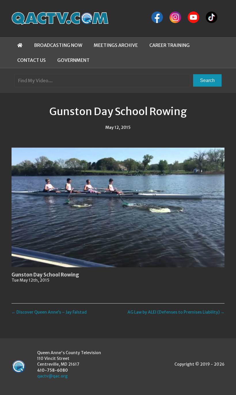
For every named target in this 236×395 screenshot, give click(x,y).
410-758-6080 (52, 370)
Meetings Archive (116, 45)
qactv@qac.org (52, 376)
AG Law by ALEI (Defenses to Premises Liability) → (175, 312)
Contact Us (31, 60)
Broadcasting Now (58, 45)
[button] (207, 80)
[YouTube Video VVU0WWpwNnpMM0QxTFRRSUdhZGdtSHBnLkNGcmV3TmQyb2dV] (118, 207)
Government (73, 60)
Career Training (169, 45)
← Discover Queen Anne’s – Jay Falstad (49, 312)
